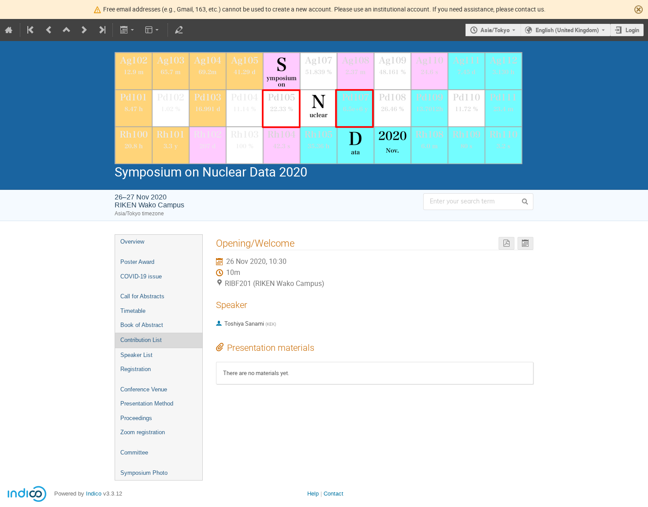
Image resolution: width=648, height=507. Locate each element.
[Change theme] (152, 30)
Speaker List (136, 355)
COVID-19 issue (141, 276)
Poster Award (137, 262)
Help (313, 493)
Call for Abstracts (142, 296)
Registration (135, 369)
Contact (333, 493)
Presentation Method (146, 403)
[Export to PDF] (506, 243)
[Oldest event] (31, 30)
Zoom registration (142, 432)
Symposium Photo (144, 472)
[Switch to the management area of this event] (179, 30)
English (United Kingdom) (567, 30)
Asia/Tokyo (495, 30)
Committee (134, 452)
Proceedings (136, 418)
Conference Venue (143, 389)
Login (632, 30)
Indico (93, 493)
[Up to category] (66, 30)
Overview (132, 241)
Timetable (132, 311)
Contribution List (141, 340)
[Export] (127, 30)
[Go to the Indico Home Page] (9, 30)
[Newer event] (84, 30)
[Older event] (49, 30)
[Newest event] (101, 30)
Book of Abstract (141, 325)
